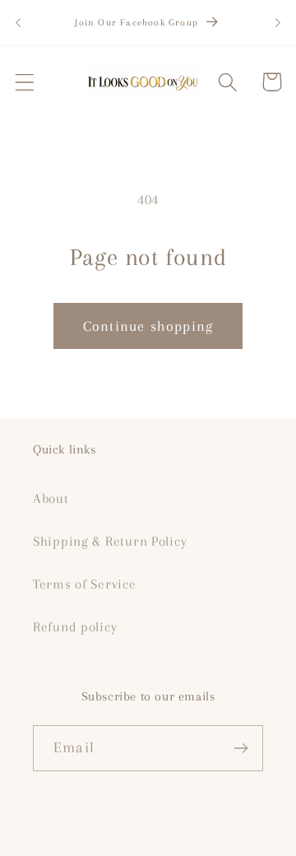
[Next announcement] (278, 23)
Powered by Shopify (232, 844)
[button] (25, 82)
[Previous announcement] (18, 23)
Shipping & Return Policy (110, 541)
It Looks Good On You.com (118, 844)
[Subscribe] (240, 748)
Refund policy (75, 627)
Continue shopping (148, 326)
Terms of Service (84, 584)
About (51, 498)
